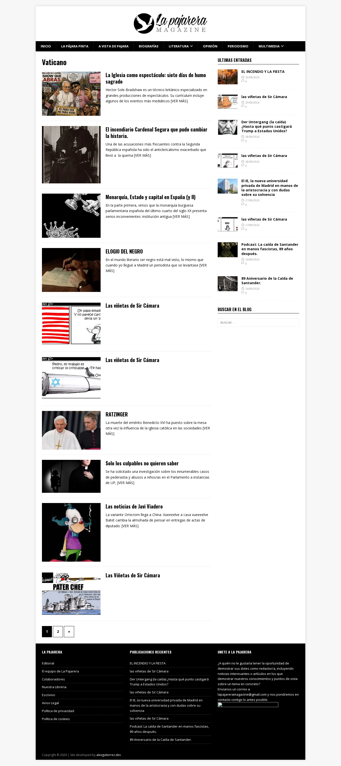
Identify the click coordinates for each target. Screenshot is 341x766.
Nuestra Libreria (54, 687)
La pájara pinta (74, 46)
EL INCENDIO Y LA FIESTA (263, 71)
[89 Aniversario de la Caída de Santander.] (228, 288)
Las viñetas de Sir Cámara (132, 305)
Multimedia (269, 46)
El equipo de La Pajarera (60, 671)
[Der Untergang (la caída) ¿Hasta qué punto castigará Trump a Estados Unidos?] (228, 131)
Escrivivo (48, 695)
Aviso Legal (50, 703)
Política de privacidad (58, 711)
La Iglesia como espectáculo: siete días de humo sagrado (156, 78)
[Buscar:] (258, 322)
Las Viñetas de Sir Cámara (133, 575)
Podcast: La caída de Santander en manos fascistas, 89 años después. (269, 249)
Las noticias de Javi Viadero (134, 506)
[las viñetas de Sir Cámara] (228, 106)
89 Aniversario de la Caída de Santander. (267, 280)
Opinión (210, 46)
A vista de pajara (114, 46)
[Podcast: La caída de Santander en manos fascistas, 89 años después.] (228, 254)
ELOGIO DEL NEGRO (124, 251)
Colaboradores (53, 679)
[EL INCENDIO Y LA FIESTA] (228, 81)
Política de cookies (56, 719)
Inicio (46, 46)
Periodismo (238, 46)
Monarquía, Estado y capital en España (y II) (150, 197)
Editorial (48, 663)
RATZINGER (117, 414)
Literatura (179, 46)
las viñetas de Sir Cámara (264, 96)
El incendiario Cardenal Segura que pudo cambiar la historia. (156, 132)
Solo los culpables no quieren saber (142, 463)
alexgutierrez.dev (108, 755)
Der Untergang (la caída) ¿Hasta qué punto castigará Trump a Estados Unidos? (266, 126)
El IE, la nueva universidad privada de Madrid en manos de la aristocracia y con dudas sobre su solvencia (269, 187)
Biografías (149, 46)
